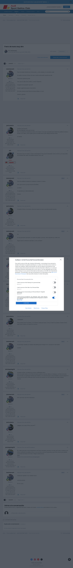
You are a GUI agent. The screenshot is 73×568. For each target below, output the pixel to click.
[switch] (54, 282)
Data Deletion (28, 308)
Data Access (36, 308)
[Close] (61, 260)
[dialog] (36, 284)
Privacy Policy (44, 308)
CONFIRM (26, 303)
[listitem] (36, 279)
